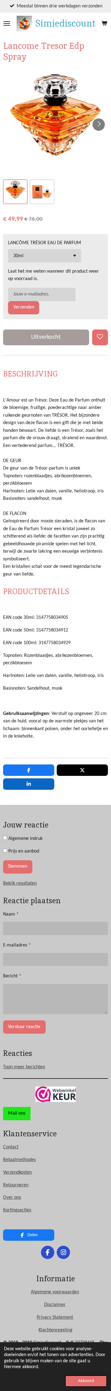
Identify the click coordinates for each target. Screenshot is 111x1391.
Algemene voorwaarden (55, 1292)
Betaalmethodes (19, 1159)
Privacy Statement (55, 1317)
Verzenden (23, 307)
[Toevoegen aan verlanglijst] (100, 337)
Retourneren (15, 1185)
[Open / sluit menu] (7, 23)
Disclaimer (55, 1304)
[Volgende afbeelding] (98, 124)
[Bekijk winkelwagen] (104, 23)
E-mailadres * (17, 945)
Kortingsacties (17, 1210)
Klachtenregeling (55, 1330)
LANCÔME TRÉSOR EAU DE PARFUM (44, 242)
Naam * (11, 914)
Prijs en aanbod (23, 851)
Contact (10, 1147)
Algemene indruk (25, 838)
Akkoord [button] (86, 1381)
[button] (15, 192)
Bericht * (12, 976)
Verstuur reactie (24, 1026)
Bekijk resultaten (20, 883)
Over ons (12, 1197)
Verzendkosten (17, 1172)
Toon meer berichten (24, 1067)
